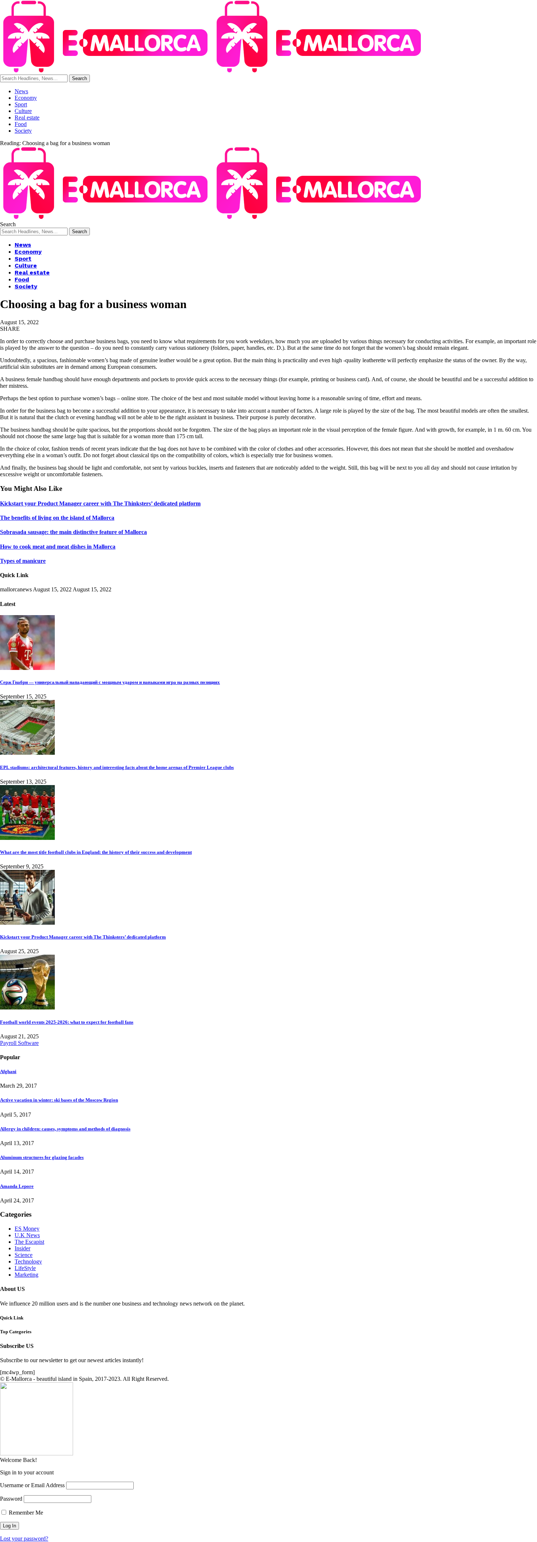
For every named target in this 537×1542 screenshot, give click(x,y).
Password (11, 1499)
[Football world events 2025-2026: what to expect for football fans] (27, 1007)
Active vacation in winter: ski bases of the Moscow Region (59, 1100)
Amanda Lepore (17, 1186)
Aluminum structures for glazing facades (42, 1157)
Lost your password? (24, 1538)
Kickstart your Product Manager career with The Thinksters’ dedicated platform (100, 503)
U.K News (27, 1235)
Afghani (8, 1071)
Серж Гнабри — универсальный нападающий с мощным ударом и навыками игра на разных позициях (110, 682)
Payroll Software (19, 1043)
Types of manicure (23, 561)
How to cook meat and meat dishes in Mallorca (57, 546)
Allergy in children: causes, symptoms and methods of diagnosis (65, 1129)
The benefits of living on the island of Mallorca (57, 518)
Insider (22, 1248)
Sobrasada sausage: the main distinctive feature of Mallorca (73, 532)
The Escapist (29, 1242)
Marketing (26, 1275)
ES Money (27, 1228)
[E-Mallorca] (213, 71)
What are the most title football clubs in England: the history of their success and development (96, 852)
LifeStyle (25, 1268)
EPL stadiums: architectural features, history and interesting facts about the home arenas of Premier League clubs (117, 767)
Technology (28, 1261)
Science (24, 1255)
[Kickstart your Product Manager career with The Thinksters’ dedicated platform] (27, 923)
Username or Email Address (32, 1485)
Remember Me (25, 1512)
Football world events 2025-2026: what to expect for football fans (66, 1022)
